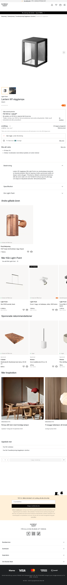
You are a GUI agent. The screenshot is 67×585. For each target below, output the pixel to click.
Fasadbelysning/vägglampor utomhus (25, 16)
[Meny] (64, 5)
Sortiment (5, 549)
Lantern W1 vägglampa (42, 16)
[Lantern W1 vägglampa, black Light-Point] (33, 52)
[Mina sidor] (52, 5)
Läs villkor (33, 517)
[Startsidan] (4, 5)
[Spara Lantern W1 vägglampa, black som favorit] (64, 460)
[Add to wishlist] (28, 252)
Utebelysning (11, 16)
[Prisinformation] (10, 126)
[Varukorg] (60, 5)
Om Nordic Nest (7, 561)
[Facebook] (28, 533)
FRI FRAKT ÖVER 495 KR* (34, 1)
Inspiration (5, 555)
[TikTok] (38, 533)
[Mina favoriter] (56, 5)
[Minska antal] (2, 460)
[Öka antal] (7, 460)
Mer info (61, 140)
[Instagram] (33, 533)
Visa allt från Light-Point (9, 261)
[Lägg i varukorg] (31, 252)
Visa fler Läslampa (8, 447)
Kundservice (6, 542)
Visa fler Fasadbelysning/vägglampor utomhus (16, 450)
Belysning (3, 16)
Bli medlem (61, 119)
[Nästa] (64, 52)
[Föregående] (3, 52)
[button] (4, 105)
